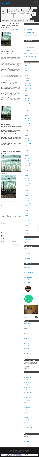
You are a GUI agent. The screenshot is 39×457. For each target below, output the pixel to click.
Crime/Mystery (4, 9)
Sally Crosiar (27, 56)
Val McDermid (13, 20)
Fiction (24, 9)
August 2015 (27, 188)
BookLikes (26, 242)
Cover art (26, 330)
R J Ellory (3, 16)
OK (36, 317)
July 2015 (26, 190)
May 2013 (26, 233)
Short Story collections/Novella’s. (26, 16)
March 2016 (27, 176)
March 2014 (27, 216)
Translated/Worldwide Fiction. (24, 18)
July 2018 (26, 130)
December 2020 (28, 83)
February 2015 (27, 198)
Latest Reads (27, 340)
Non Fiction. (33, 13)
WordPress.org (27, 443)
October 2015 (27, 185)
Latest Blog (27, 338)
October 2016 (27, 165)
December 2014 (28, 201)
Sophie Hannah (4, 18)
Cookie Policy (20, 455)
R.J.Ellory (26, 255)
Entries (27, 439)
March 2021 (27, 78)
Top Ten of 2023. (28, 26)
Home (3, 7)
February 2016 (27, 178)
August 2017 (27, 148)
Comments (27, 441)
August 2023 (27, 65)
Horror (23, 11)
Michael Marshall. (21, 13)
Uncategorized (27, 356)
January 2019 (27, 120)
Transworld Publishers (5, 20)
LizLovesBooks (5, 29)
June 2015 (26, 191)
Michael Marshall (27, 258)
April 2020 (26, 95)
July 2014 (26, 210)
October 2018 (27, 125)
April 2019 (26, 115)
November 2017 (28, 143)
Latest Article (27, 336)
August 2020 (27, 90)
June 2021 (26, 73)
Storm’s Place (27, 265)
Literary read (27, 341)
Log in (26, 438)
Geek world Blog (28, 280)
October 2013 (27, 225)
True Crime (27, 355)
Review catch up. (28, 351)
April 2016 (26, 175)
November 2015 (28, 183)
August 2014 (27, 208)
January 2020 (27, 100)
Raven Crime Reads (28, 275)
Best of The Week (28, 326)
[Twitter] (36, 2)
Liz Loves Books (6, 3)
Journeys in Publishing (28, 335)
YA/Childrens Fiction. (21, 20)
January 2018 (27, 140)
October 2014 (27, 205)
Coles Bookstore (26, 7)
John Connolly (29, 11)
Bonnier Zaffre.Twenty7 (10, 7)
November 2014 (28, 203)
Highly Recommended (29, 20)
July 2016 (26, 170)
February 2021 (27, 80)
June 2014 (26, 211)
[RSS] (37, 2)
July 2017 (26, 150)
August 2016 (27, 168)
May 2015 (26, 193)
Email (2, 236)
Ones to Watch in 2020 (29, 346)
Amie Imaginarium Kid (28, 279)
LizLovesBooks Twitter (29, 239)
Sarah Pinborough (9, 16)
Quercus (34, 15)
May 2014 (26, 213)
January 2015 (27, 200)
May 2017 (26, 153)
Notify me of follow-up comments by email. (9, 241)
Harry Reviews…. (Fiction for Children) (14, 11)
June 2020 (26, 93)
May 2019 (26, 113)
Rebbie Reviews (27, 267)
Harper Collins (4, 11)
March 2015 (27, 196)
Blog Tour (16, 29)
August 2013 (27, 228)
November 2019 (28, 103)
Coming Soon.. (27, 27)
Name (2, 233)
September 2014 (28, 206)
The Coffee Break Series (29, 272)
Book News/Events (19, 7)
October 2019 (27, 105)
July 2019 (26, 110)
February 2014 (27, 218)
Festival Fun (27, 331)
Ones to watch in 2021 (29, 348)
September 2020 (28, 88)
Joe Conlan (27, 251)
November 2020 (28, 85)
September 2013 (28, 226)
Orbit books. (4, 15)
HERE (20, 151)
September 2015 (28, 186)
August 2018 (27, 128)
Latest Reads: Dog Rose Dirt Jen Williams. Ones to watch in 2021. (31, 50)
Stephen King (11, 18)
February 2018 (27, 138)
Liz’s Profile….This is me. (12, 13)
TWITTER (10, 149)
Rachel (26, 48)
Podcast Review (27, 350)
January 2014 (27, 220)
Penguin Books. (17, 15)
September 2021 (28, 70)
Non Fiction (27, 343)
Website (2, 238)
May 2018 (26, 133)
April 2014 (26, 215)
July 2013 (26, 230)
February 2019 (27, 118)
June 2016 (26, 171)
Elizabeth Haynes (11, 9)
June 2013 (26, 231)
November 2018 (28, 123)
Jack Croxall (27, 270)
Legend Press (4, 13)
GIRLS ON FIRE (29, 9)
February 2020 (27, 98)
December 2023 (28, 63)
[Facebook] (34, 2)
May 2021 (26, 75)
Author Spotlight (27, 325)
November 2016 (28, 163)
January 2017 (27, 160)
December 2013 (28, 221)
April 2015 (26, 195)
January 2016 (27, 180)
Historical (26, 333)
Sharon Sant (27, 269)
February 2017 (27, 158)
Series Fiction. (17, 16)
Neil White (27, 13)
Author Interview (28, 323)
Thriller (16, 18)
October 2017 (27, 145)
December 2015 (28, 181)
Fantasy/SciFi (18, 9)
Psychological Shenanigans (26, 15)
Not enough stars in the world (30, 345)
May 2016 (26, 173)
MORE (6, 146)
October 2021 (27, 68)
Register (26, 436)
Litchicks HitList (27, 282)
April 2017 (26, 155)
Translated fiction (28, 353)
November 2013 (28, 223)
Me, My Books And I (28, 274)
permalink (7, 211)
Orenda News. (10, 15)
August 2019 (27, 108)
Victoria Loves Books (28, 277)
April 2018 (26, 135)
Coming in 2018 (34, 7)
